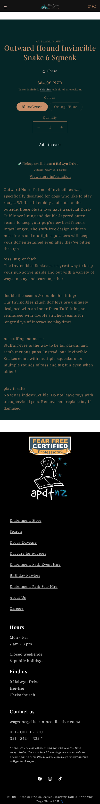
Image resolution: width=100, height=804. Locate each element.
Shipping (46, 89)
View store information (50, 176)
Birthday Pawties (25, 575)
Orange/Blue (68, 108)
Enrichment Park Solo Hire (34, 586)
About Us (18, 597)
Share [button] (52, 71)
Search (16, 531)
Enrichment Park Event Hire (35, 564)
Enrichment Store (26, 520)
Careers (17, 608)
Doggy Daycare (23, 542)
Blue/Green (32, 107)
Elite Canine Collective (35, 797)
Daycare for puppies (28, 553)
